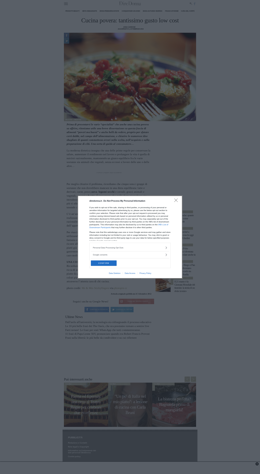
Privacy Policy (145, 273)
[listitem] (130, 247)
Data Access (130, 273)
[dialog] (130, 237)
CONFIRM (103, 263)
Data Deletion (115, 273)
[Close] (176, 201)
